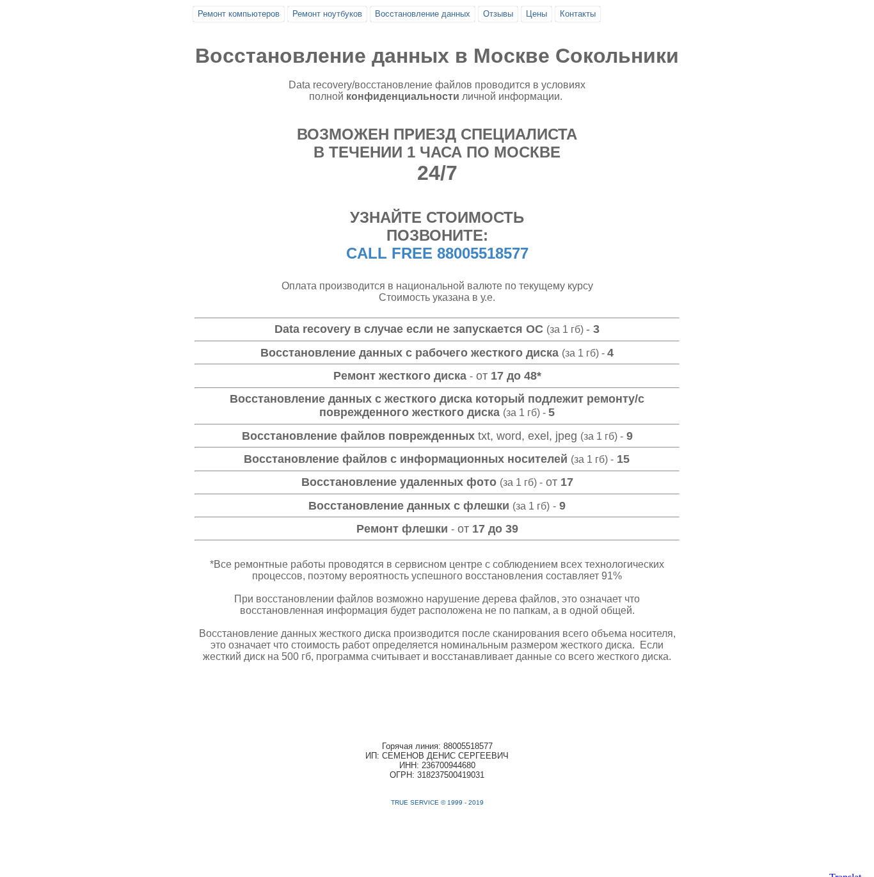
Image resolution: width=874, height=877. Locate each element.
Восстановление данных (422, 14)
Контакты (578, 14)
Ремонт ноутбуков (327, 14)
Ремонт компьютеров (239, 14)
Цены (536, 14)
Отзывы (498, 14)
